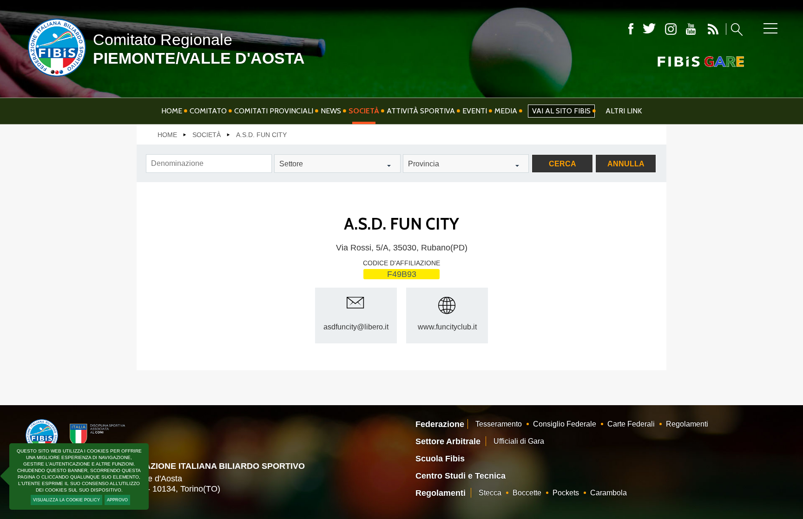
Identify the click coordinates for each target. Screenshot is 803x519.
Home (171, 110)
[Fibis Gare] (685, 61)
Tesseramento (498, 424)
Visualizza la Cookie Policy (66, 500)
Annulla (626, 164)
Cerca (562, 164)
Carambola (608, 493)
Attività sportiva (421, 110)
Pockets (566, 493)
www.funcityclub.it (447, 327)
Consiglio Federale (564, 424)
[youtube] (690, 29)
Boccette (527, 493)
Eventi (474, 110)
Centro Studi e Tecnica (460, 475)
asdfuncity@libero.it (355, 327)
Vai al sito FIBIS (561, 110)
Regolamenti (687, 424)
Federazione (439, 424)
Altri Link (624, 110)
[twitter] (649, 29)
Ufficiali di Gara (519, 441)
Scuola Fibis (440, 458)
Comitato (208, 110)
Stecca (490, 493)
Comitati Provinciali (273, 110)
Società (364, 110)
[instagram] (670, 29)
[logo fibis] (54, 78)
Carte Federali (631, 424)
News (331, 110)
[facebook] (631, 29)
